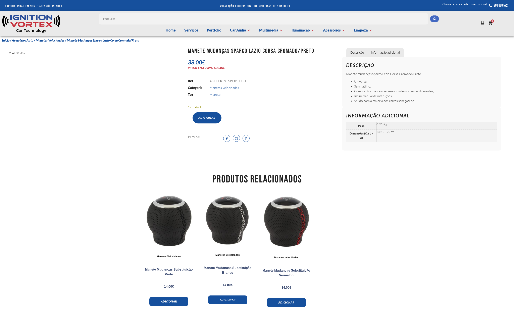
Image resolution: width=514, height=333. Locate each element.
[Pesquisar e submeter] (434, 18)
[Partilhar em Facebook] (226, 138)
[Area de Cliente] (483, 23)
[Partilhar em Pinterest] (246, 138)
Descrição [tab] (357, 52)
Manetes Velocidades (50, 40)
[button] (240, 30)
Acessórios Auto (22, 40)
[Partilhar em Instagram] (236, 138)
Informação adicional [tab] (385, 52)
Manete (215, 95)
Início (5, 40)
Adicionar (207, 117)
